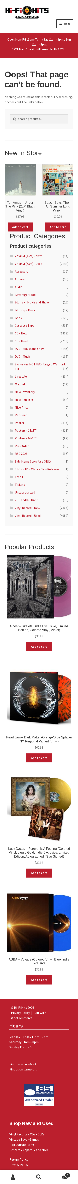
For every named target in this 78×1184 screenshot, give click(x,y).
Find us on (23, 1064)
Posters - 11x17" (26, 430)
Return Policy (18, 1159)
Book (18, 318)
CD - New (21, 333)
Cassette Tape (24, 325)
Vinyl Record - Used (28, 516)
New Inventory (25, 392)
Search (39, 1177)
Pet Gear (21, 415)
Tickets (20, 485)
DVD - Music (22, 356)
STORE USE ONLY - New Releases (37, 469)
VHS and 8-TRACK (27, 500)
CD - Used (21, 341)
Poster (19, 423)
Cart (60, 1174)
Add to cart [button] (20, 227)
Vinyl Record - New (27, 508)
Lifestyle (21, 376)
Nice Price (21, 407)
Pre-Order (22, 446)
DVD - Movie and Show (29, 349)
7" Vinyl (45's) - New (28, 256)
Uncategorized (25, 492)
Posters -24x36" (26, 438)
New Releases (24, 400)
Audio (18, 287)
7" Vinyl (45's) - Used (28, 264)
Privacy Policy (18, 1165)
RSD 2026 (21, 454)
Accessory (21, 271)
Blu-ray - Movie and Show (32, 302)
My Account (13, 1177)
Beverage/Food (25, 295)
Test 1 (19, 477)
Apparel (20, 279)
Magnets (21, 384)
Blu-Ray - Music (25, 310)
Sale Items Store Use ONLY (33, 461)
